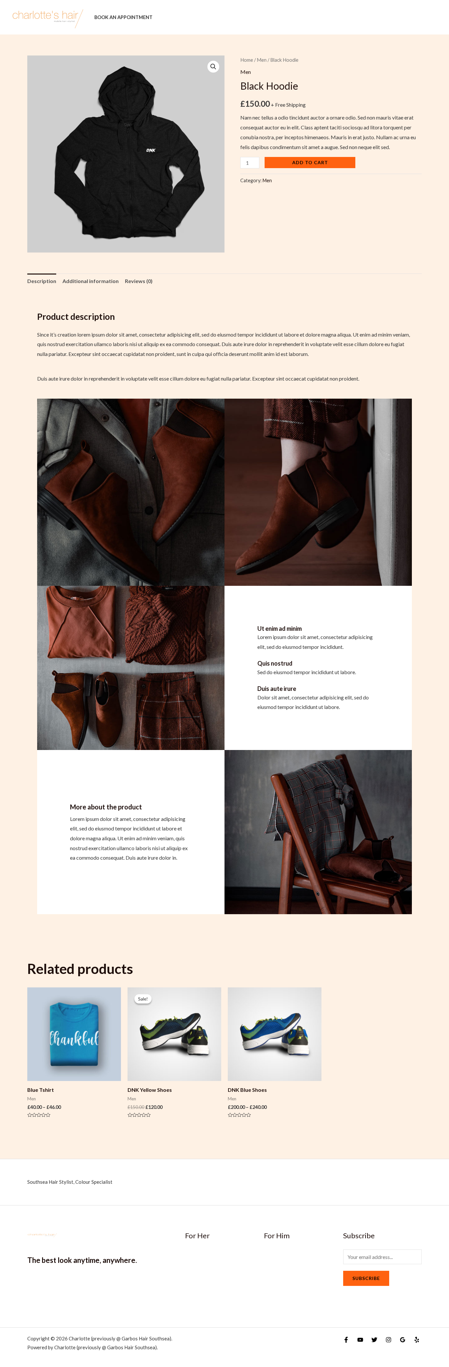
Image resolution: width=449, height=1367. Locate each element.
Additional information (90, 281)
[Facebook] (346, 1340)
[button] (213, 67)
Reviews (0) (139, 281)
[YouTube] (360, 1340)
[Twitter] (374, 1340)
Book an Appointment (123, 17)
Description (41, 281)
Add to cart (310, 162)
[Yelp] (417, 1340)
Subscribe (366, 1278)
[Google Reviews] (403, 1340)
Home (246, 60)
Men (262, 60)
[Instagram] (388, 1340)
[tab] (41, 281)
